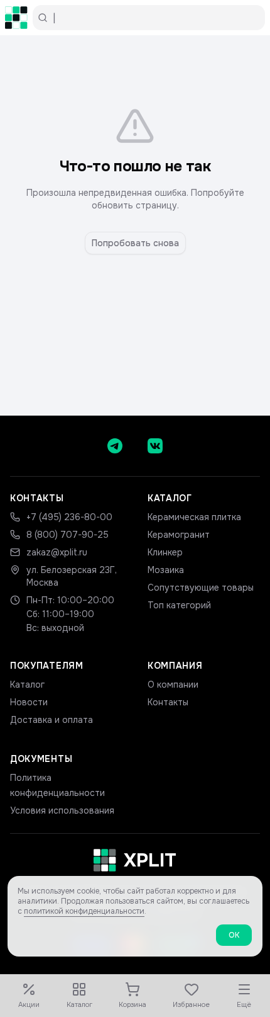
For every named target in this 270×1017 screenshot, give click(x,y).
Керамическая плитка (194, 517)
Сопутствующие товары (201, 587)
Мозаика (166, 570)
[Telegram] (115, 446)
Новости (29, 702)
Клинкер (165, 552)
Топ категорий (179, 605)
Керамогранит (179, 534)
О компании (173, 684)
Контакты (168, 702)
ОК (234, 935)
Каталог (27, 684)
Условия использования (62, 810)
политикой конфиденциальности (84, 911)
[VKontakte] (155, 446)
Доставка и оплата (51, 719)
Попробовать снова (135, 243)
